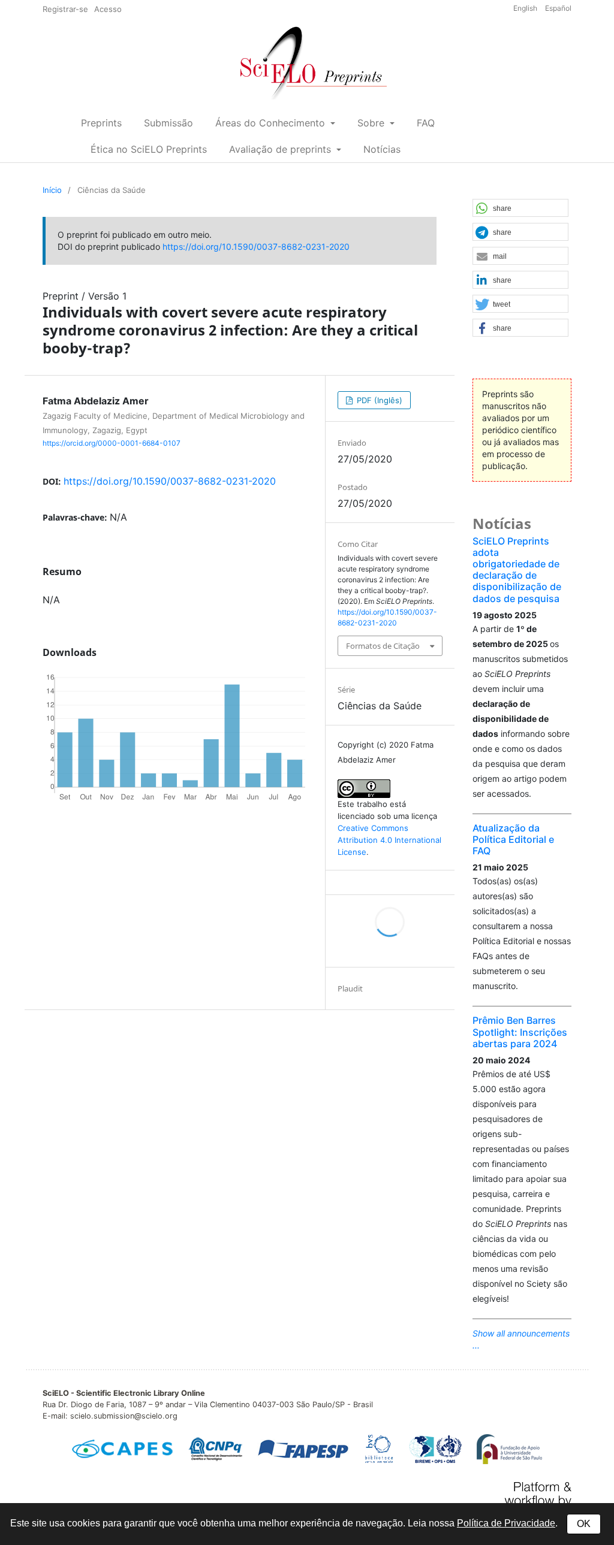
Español (558, 8)
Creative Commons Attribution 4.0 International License (389, 840)
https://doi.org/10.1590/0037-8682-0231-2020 (256, 246)
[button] (520, 208)
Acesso (108, 9)
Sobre (372, 123)
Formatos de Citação (383, 645)
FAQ (426, 123)
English (526, 8)
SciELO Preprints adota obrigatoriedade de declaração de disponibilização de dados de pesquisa (516, 569)
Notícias (382, 149)
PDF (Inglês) (378, 400)
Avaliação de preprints (281, 149)
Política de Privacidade (506, 1523)
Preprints (101, 123)
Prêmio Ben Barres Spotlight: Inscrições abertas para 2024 (519, 1031)
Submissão (168, 123)
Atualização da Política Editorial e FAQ (513, 839)
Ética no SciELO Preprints (149, 149)
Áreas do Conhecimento (271, 123)
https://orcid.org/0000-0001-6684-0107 (111, 442)
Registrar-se (65, 9)
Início (52, 190)
